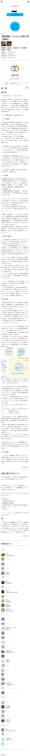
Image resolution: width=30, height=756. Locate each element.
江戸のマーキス (9, 739)
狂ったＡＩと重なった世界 (11, 592)
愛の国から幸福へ (9, 652)
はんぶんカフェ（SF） (11, 730)
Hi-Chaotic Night (10, 555)
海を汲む (8, 573)
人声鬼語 (8, 721)
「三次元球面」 (12, 522)
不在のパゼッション (10, 610)
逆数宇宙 (8, 661)
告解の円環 (8, 606)
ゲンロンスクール (1, 2)
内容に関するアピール (15, 83)
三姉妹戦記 (8, 601)
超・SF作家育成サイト (15, 6)
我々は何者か (9, 583)
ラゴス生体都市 (9, 684)
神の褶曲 (8, 707)
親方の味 (8, 629)
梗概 (7, 83)
